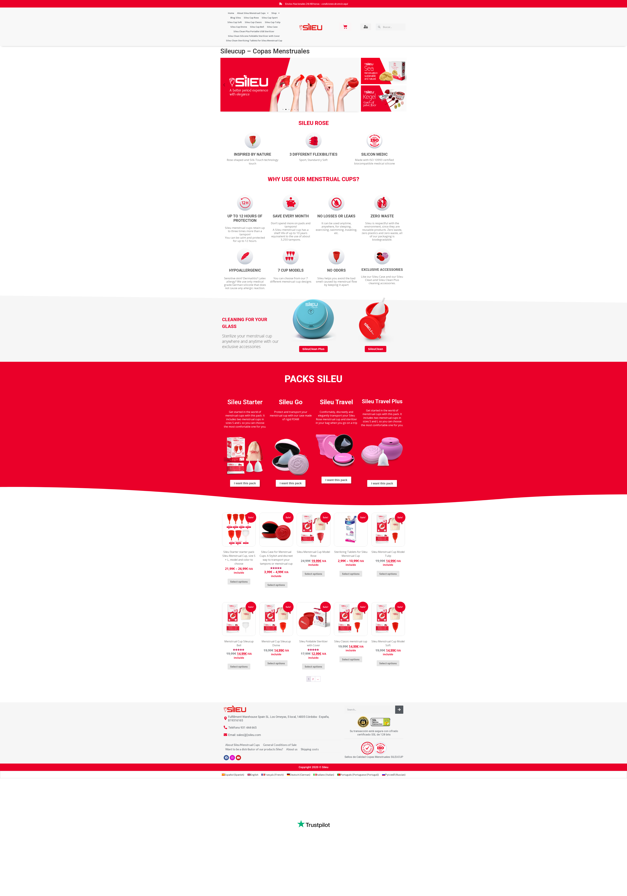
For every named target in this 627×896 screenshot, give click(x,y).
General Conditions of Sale (280, 745)
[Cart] (345, 27)
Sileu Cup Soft (234, 22)
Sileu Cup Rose (251, 17)
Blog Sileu (235, 17)
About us (291, 749)
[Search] (399, 710)
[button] (224, 85)
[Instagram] (232, 757)
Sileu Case (272, 26)
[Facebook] (226, 757)
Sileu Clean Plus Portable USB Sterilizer (253, 31)
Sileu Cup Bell (257, 26)
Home (231, 13)
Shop (274, 13)
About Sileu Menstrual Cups (251, 13)
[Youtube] (238, 757)
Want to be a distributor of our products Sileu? (254, 749)
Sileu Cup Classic (253, 22)
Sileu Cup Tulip (272, 22)
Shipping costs (310, 749)
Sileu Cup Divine (238, 26)
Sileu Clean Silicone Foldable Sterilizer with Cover (254, 35)
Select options (239, 581)
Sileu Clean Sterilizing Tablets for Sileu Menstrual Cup (254, 40)
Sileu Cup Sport (270, 17)
